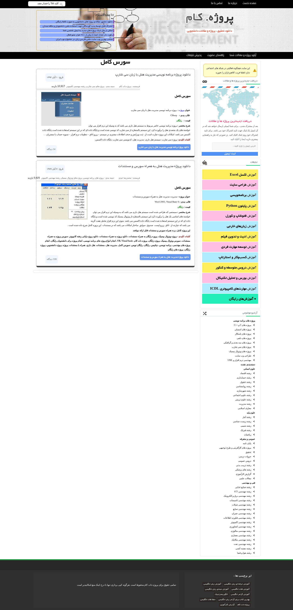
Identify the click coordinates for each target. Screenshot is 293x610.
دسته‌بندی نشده (248, 364)
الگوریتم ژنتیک (221, 594)
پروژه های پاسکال (243, 334)
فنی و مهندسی (248, 483)
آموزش (243, 175)
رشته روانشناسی (243, 386)
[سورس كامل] (61, 125)
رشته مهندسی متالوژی (241, 531)
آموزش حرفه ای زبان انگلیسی (237, 584)
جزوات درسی (245, 456)
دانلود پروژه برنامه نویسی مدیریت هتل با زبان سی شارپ (153, 75)
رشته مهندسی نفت (242, 544)
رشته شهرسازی (244, 391)
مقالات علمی (245, 478)
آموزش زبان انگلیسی (212, 584)
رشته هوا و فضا (244, 553)
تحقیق (248, 452)
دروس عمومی (244, 461)
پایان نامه (247, 443)
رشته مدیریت (245, 404)
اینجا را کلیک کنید (238, 139)
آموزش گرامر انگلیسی (240, 594)
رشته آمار (247, 417)
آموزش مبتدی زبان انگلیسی (217, 589)
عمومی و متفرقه (247, 439)
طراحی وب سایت (243, 355)
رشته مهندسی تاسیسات (240, 500)
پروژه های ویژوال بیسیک (240, 351)
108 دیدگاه (52, 259)
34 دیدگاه (51, 149)
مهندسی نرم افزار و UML (239, 360)
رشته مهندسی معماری (241, 535)
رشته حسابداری (244, 377)
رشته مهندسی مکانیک (241, 540)
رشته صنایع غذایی (243, 487)
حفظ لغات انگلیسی (207, 600)
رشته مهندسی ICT (242, 491)
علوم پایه (251, 412)
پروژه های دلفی (244, 338)
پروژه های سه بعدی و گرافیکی (237, 342)
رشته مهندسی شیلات (241, 504)
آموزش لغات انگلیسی (241, 589)
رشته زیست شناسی (242, 421)
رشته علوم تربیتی (243, 399)
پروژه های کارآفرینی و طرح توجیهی (235, 447)
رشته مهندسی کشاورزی (240, 526)
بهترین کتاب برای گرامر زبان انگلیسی (234, 600)
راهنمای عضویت (215, 55)
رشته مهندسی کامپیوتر (241, 522)
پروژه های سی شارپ (241, 347)
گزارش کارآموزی (243, 474)
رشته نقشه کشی (243, 548)
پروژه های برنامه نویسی (244, 320)
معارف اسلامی (244, 408)
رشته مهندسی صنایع (242, 509)
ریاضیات (247, 434)
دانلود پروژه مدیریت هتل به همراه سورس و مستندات (154, 166)
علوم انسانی (249, 369)
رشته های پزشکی (243, 469)
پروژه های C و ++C (242, 325)
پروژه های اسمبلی (243, 329)
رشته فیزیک (246, 430)
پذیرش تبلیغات (194, 55)
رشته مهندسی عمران (241, 513)
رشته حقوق (245, 382)
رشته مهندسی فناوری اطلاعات (237, 518)
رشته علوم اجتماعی (242, 395)
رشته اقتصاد (245, 373)
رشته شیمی (246, 426)
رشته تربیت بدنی (243, 465)
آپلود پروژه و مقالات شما (243, 55)
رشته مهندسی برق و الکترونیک (237, 496)
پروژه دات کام (244, 605)
